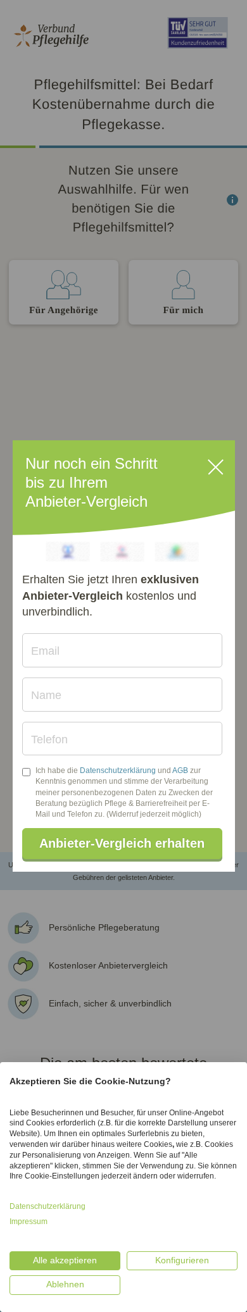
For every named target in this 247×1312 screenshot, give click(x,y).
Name (46, 695)
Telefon (49, 739)
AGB (180, 770)
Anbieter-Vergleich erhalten (122, 843)
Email (45, 651)
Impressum (29, 1221)
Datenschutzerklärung (118, 770)
